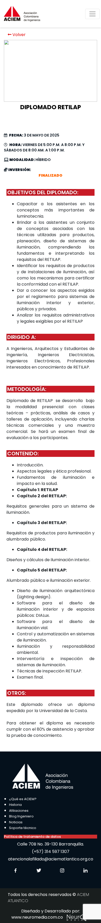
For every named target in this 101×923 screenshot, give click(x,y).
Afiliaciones (18, 810)
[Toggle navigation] (92, 14)
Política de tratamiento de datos (32, 836)
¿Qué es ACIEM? (23, 799)
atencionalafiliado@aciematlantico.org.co (50, 859)
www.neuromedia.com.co (37, 917)
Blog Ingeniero (21, 816)
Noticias (16, 822)
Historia (15, 804)
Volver (18, 35)
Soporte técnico (22, 827)
